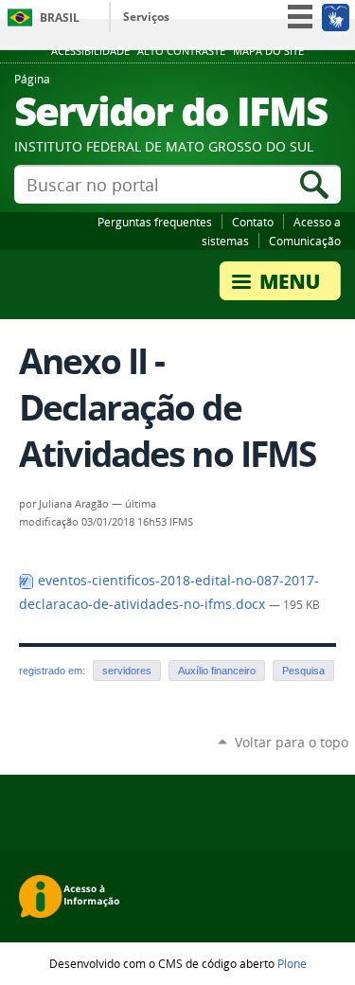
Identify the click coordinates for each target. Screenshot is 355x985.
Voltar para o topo (291, 742)
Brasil (60, 17)
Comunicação (305, 240)
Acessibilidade (90, 51)
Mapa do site (268, 51)
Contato (253, 221)
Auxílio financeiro (217, 670)
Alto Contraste (181, 51)
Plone (292, 963)
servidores (126, 670)
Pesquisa (303, 670)
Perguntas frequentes (155, 221)
